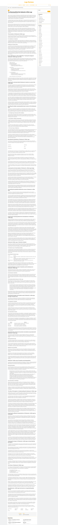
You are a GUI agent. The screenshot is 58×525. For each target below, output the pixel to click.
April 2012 (40, 51)
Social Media (40, 22)
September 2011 (40, 61)
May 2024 (40, 30)
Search (39, 10)
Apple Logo (24, 522)
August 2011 (40, 62)
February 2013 (40, 40)
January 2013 (40, 41)
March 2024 (40, 33)
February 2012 (40, 54)
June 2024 (40, 29)
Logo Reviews (29, 2)
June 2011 (40, 65)
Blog (8, 10)
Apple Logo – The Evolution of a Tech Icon (14, 519)
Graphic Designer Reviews (42, 19)
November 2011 (40, 58)
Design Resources (41, 18)
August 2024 (40, 26)
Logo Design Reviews (41, 21)
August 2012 (40, 47)
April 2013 (40, 37)
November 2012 (40, 43)
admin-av (10, 13)
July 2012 (40, 48)
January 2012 (40, 55)
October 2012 (40, 44)
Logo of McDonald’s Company (27, 519)
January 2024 (40, 36)
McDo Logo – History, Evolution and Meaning (14, 522)
